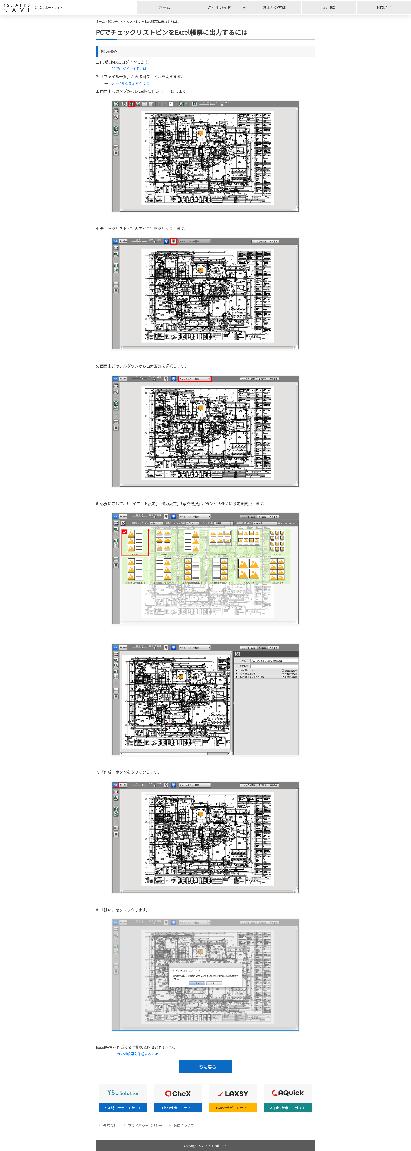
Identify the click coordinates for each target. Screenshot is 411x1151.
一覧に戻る (205, 1067)
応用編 (329, 7)
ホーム (164, 7)
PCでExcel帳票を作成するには (134, 1053)
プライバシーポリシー (144, 1125)
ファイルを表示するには (130, 83)
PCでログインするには (128, 68)
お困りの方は (274, 7)
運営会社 (109, 1125)
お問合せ (384, 7)
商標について (183, 1125)
